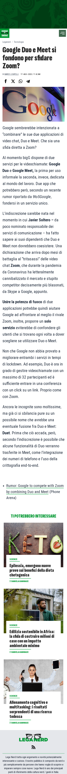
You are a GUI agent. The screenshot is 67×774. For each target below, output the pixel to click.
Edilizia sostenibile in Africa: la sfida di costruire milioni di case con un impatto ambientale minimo (32, 638)
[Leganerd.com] (4, 33)
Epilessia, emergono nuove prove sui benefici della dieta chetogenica (32, 570)
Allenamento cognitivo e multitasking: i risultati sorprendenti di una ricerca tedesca (31, 709)
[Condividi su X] (13, 81)
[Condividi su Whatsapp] (20, 81)
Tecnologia (19, 42)
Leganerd (6, 42)
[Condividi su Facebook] (5, 81)
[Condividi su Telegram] (28, 81)
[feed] (33, 747)
